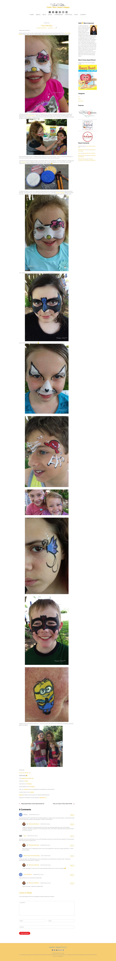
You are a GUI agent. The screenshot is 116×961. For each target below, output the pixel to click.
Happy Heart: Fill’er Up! (27, 778)
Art (79, 96)
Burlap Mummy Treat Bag (89, 153)
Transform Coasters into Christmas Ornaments (86, 159)
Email (50, 920)
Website (22, 927)
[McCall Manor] (88, 130)
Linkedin (32, 792)
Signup (21, 795)
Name (21, 920)
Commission (58, 14)
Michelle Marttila (42, 28)
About (38, 14)
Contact (83, 14)
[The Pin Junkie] (88, 141)
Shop (76, 14)
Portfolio (68, 14)
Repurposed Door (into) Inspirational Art (32, 803)
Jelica (79, 153)
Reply (72, 815)
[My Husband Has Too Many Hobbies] (87, 118)
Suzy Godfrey (28, 874)
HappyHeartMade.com (25, 772)
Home (32, 14)
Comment (23, 902)
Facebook (26, 789)
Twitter (26, 781)
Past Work (50, 28)
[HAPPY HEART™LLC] (58, 7)
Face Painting (46, 25)
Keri (25, 835)
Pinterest (29, 784)
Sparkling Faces (31, 115)
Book (50, 14)
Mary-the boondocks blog (31, 855)
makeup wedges (60, 192)
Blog (44, 14)
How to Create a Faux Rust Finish (62, 803)
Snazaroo (23, 162)
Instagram (32, 786)
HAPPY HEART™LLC (57, 953)
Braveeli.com (43, 797)
